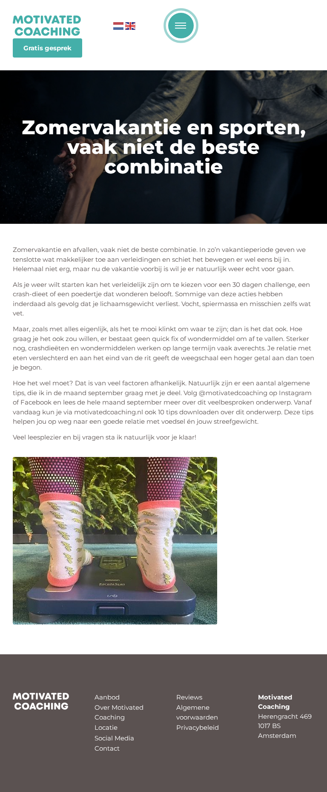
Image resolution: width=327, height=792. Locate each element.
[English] (130, 25)
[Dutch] (118, 25)
